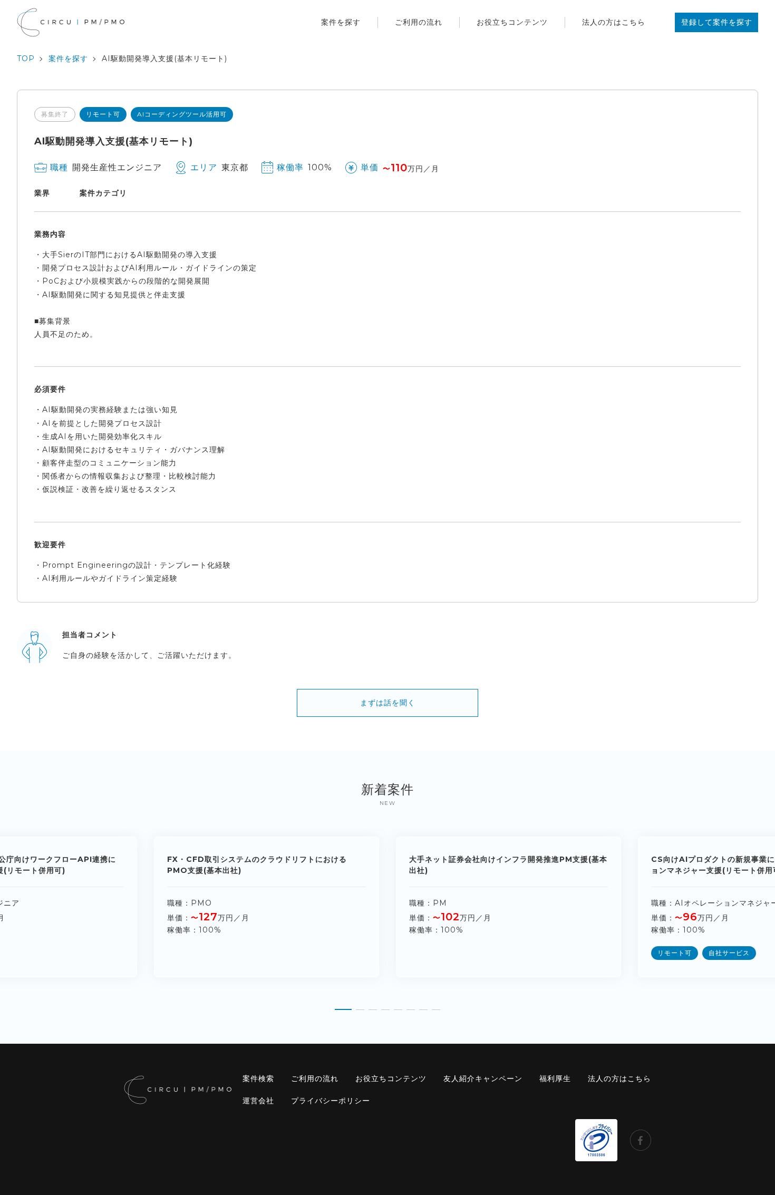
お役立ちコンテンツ (512, 22)
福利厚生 (555, 1078)
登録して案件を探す (716, 22)
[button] (343, 1006)
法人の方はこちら (613, 22)
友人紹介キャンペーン (482, 1078)
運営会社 (258, 1100)
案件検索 (258, 1078)
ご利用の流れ (418, 22)
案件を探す (341, 22)
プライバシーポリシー (330, 1100)
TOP (26, 58)
